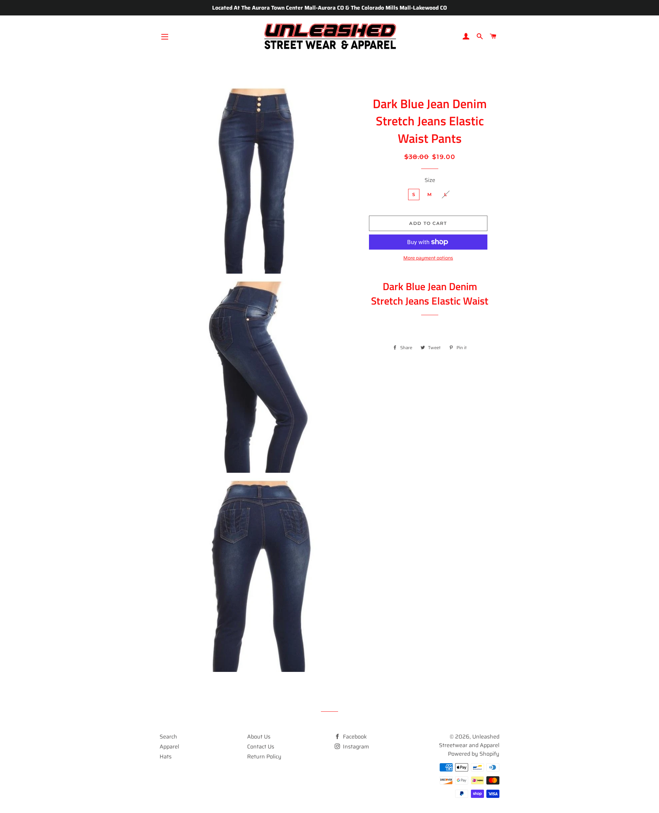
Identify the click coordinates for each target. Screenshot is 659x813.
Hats (166, 756)
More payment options (428, 258)
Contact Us (260, 746)
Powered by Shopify (473, 753)
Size (430, 180)
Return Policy (264, 756)
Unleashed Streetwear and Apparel (469, 740)
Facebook (354, 736)
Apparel (169, 746)
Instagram (355, 746)
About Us (258, 736)
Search (168, 736)
